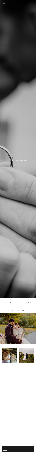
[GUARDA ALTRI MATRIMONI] (18, 424)
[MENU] (33, 2)
